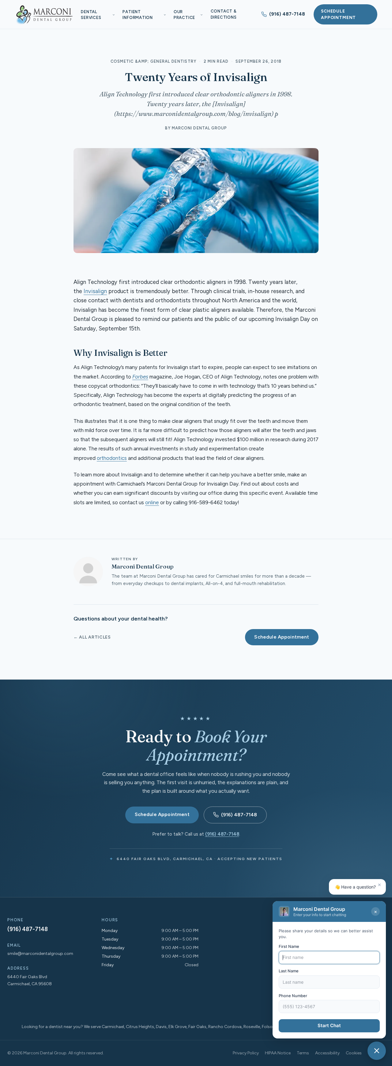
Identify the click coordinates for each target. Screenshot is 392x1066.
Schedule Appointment (338, 14)
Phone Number (293, 995)
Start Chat (329, 1026)
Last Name (289, 971)
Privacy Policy (246, 1053)
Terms (303, 1053)
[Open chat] (377, 1051)
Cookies (354, 1053)
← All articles (92, 637)
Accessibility (327, 1053)
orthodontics (112, 458)
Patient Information (138, 14)
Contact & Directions (224, 14)
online (152, 502)
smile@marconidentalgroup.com (40, 953)
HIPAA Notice (278, 1053)
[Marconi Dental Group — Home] (44, 14)
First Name (289, 946)
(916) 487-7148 (287, 14)
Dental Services (91, 14)
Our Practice (184, 14)
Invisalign (95, 291)
